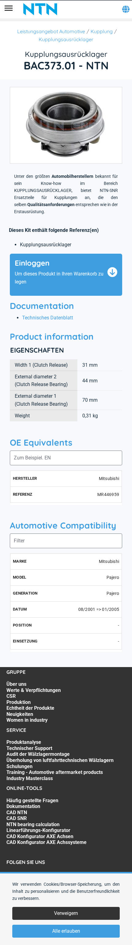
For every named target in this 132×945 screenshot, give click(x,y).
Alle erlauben (66, 931)
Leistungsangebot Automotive (51, 31)
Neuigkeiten (19, 714)
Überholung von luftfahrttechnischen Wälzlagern (60, 760)
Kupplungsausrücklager (66, 39)
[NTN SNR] (40, 9)
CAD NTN (16, 812)
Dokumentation (23, 806)
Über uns (16, 684)
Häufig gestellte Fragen (32, 800)
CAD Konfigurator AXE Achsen (39, 836)
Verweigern (66, 913)
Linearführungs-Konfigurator (38, 830)
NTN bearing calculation (33, 824)
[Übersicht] (8, 9)
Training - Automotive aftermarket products (54, 772)
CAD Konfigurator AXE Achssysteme (46, 842)
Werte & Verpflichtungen (33, 690)
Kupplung (102, 31)
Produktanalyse (23, 742)
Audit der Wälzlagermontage (38, 754)
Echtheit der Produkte (30, 708)
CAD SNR (16, 818)
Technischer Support (29, 748)
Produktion (18, 702)
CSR (11, 696)
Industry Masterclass (29, 778)
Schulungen (19, 766)
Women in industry (27, 720)
